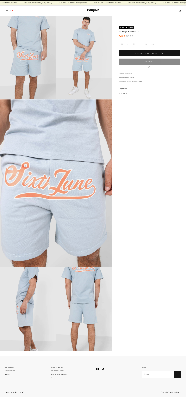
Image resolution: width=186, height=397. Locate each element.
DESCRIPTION (123, 89)
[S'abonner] (177, 374)
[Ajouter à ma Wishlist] (149, 67)
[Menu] (6, 10)
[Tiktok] (103, 369)
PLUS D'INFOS (123, 93)
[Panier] (179, 10)
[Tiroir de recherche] (174, 10)
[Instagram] (97, 369)
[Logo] (93, 10)
